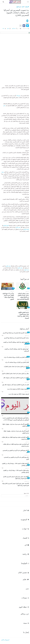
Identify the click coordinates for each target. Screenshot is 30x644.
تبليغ (8, 28)
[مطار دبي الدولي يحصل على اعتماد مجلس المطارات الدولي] (15, 367)
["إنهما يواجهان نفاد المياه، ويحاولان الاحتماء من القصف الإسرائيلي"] (15, 343)
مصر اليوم (18, 6)
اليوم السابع (6, 225)
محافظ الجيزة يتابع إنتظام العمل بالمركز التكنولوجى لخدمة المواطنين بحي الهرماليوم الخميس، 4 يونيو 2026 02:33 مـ (16, 419)
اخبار (23, 6)
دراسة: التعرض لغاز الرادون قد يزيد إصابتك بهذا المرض (16, 337)
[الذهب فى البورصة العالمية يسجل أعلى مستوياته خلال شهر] (15, 379)
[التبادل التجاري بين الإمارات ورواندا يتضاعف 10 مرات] (15, 357)
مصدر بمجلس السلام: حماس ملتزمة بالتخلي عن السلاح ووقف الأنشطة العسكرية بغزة (23, 296)
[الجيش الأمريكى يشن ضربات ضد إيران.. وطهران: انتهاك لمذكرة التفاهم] (15, 425)
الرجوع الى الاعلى (5, 640)
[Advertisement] (15, 69)
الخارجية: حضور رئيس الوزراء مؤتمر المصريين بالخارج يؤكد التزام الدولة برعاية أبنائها (15, 484)
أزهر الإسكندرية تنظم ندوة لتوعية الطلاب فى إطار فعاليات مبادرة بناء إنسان (16, 445)
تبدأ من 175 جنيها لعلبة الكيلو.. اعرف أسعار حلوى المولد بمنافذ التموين (8, 296)
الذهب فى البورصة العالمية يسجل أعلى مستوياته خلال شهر (15, 384)
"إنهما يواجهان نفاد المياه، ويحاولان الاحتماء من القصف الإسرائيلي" (16, 350)
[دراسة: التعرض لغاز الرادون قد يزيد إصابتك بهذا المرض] (15, 333)
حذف (3, 28)
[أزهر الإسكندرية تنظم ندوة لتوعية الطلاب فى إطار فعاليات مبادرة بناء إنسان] (15, 438)
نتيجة (3, 172)
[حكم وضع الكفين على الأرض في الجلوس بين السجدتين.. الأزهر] (15, 451)
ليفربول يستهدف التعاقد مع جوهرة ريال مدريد (19, 394)
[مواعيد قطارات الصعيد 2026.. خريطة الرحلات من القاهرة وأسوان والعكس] (15, 464)
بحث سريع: (26, 493)
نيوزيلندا (18, 95)
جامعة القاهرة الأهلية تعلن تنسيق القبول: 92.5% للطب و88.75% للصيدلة (23, 315)
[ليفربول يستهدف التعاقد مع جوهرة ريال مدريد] (15, 389)
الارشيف (27, 6)
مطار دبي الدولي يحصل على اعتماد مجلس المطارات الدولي (15, 373)
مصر (4, 105)
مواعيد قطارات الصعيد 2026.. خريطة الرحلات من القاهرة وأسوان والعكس (16, 471)
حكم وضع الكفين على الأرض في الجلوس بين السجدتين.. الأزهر (16, 458)
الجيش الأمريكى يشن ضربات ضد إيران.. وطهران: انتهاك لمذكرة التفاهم (16, 432)
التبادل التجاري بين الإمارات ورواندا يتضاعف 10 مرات (17, 362)
